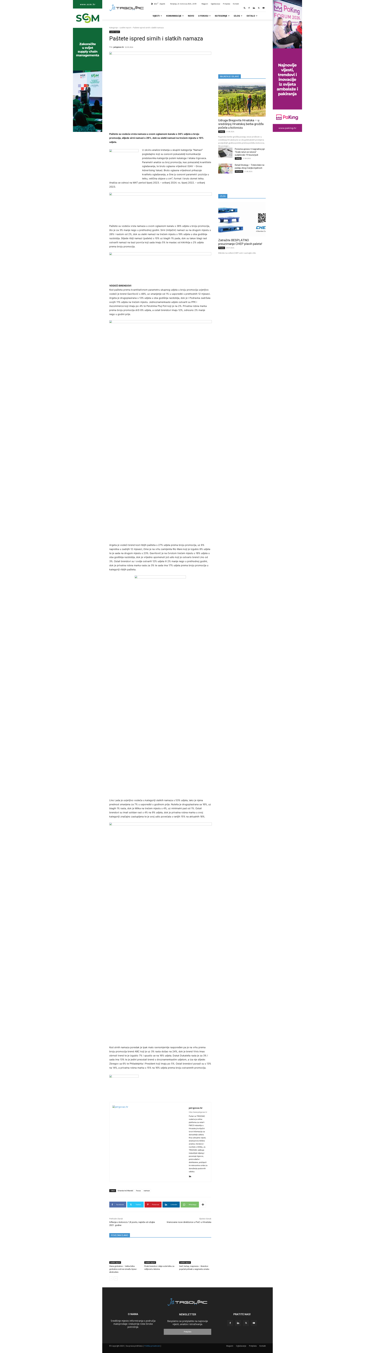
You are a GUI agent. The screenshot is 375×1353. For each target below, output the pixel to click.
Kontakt (236, 4)
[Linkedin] (254, 8)
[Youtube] (263, 8)
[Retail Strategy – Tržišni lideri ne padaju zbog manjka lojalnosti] (225, 169)
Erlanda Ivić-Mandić (125, 1190)
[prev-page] (111, 1278)
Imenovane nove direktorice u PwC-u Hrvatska (189, 1222)
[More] (203, 1204)
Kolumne (239, 171)
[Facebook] (249, 8)
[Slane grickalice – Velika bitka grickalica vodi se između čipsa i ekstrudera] (125, 1252)
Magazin (205, 4)
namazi (147, 1190)
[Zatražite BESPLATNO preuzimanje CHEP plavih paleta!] (242, 219)
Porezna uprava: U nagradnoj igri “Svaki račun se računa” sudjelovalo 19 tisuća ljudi (250, 152)
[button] (244, 8)
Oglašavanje (215, 4)
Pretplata (226, 4)
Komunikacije (173, 15)
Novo (191, 15)
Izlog (237, 15)
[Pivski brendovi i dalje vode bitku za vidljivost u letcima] (160, 1252)
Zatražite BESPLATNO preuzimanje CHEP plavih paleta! (240, 242)
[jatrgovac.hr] (149, 1142)
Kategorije (221, 15)
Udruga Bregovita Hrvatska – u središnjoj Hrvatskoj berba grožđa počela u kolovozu (241, 124)
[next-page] (116, 1278)
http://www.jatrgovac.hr (198, 1112)
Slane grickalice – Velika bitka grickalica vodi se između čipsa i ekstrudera (123, 1269)
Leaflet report (125, 27)
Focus (138, 1190)
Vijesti (156, 15)
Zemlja (221, 132)
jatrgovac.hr (118, 47)
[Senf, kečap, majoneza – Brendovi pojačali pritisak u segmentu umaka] (195, 1252)
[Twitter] (258, 8)
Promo (221, 248)
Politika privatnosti (152, 1346)
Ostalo (251, 15)
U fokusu (203, 15)
